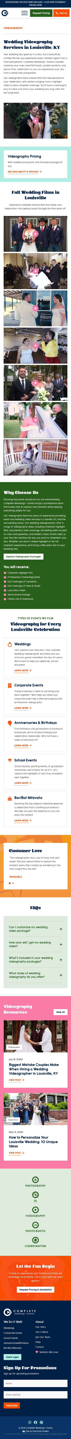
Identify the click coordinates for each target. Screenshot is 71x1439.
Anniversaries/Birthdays (16, 1343)
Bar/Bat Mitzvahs (12, 1348)
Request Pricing (41, 13)
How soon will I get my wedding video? (30, 944)
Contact (40, 1347)
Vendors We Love (48, 1352)
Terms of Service (57, 1434)
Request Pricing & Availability (35, 1289)
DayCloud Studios (41, 1431)
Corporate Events (13, 1333)
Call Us (63, 13)
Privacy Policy (44, 1434)
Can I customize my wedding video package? (28, 929)
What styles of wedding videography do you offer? (27, 975)
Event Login (12, 1357)
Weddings (9, 1328)
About (40, 1322)
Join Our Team (43, 1337)
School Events (11, 1338)
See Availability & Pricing (23, 171)
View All (60, 1012)
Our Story (41, 1327)
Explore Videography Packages (23, 556)
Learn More (21, 670)
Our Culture (42, 1332)
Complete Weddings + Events (39, 1427)
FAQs (38, 1342)
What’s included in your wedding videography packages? (31, 959)
